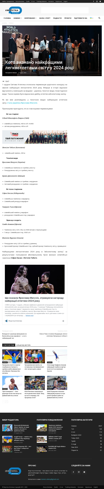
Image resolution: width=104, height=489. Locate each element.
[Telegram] (100, 1)
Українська (59, 1)
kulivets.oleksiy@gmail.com (50, 479)
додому (4, 23)
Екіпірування (29, 18)
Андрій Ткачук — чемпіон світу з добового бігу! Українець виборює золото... (23, 438)
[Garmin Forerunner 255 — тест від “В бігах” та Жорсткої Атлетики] (7, 449)
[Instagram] (96, 1)
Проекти (67, 18)
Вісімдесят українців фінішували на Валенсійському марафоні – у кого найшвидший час (14, 336)
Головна (7, 18)
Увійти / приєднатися (8, 1)
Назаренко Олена (11, 72)
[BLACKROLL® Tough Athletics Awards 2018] (42, 449)
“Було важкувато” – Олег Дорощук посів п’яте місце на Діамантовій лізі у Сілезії (11, 393)
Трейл (27, 1)
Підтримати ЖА (80, 18)
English (65, 1)
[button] (99, 18)
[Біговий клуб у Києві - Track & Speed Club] (34, 137)
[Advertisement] (65, 10)
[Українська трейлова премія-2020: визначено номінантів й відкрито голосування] (42, 427)
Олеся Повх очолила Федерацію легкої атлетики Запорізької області (53, 335)
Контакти (51, 1)
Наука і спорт (44, 18)
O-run (33, 1)
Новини (17, 18)
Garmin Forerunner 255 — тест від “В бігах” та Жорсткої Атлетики (22, 448)
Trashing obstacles (42, 1)
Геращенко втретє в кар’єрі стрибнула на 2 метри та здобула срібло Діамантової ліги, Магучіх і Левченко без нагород (11, 369)
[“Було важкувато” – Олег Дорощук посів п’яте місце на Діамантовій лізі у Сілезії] (12, 383)
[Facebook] (93, 1)
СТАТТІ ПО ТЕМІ (8, 345)
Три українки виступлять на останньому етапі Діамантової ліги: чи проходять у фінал (34, 367)
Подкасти (57, 18)
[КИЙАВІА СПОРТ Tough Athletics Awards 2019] (42, 439)
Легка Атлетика (20, 1)
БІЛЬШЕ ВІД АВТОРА (23, 345)
